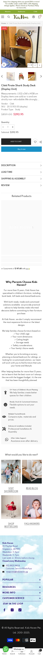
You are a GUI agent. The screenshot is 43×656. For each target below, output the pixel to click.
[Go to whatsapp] (6, 649)
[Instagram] (12, 610)
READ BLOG (32, 488)
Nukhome (21, 11)
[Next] (39, 65)
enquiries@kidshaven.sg (17, 572)
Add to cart (16, 141)
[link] (21, 260)
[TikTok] (20, 610)
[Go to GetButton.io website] (6, 653)
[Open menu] (2, 16)
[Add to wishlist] (35, 142)
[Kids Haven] (11, 472)
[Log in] (33, 16)
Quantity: (5, 122)
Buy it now (21, 149)
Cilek (35, 11)
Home (3, 23)
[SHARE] (40, 142)
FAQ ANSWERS (32, 524)
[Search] (8, 16)
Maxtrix (8, 11)
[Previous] (35, 65)
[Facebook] (4, 610)
